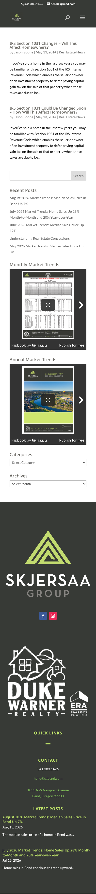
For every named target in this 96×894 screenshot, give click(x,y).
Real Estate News (72, 52)
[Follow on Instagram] (53, 616)
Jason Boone (23, 52)
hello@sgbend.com (48, 778)
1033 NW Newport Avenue (48, 790)
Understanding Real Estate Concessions (40, 238)
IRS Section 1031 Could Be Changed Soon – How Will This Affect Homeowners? (48, 110)
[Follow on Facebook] (43, 616)
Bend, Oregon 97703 (48, 796)
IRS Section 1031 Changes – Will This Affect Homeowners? (43, 45)
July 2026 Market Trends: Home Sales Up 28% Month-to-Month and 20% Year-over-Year (46, 852)
